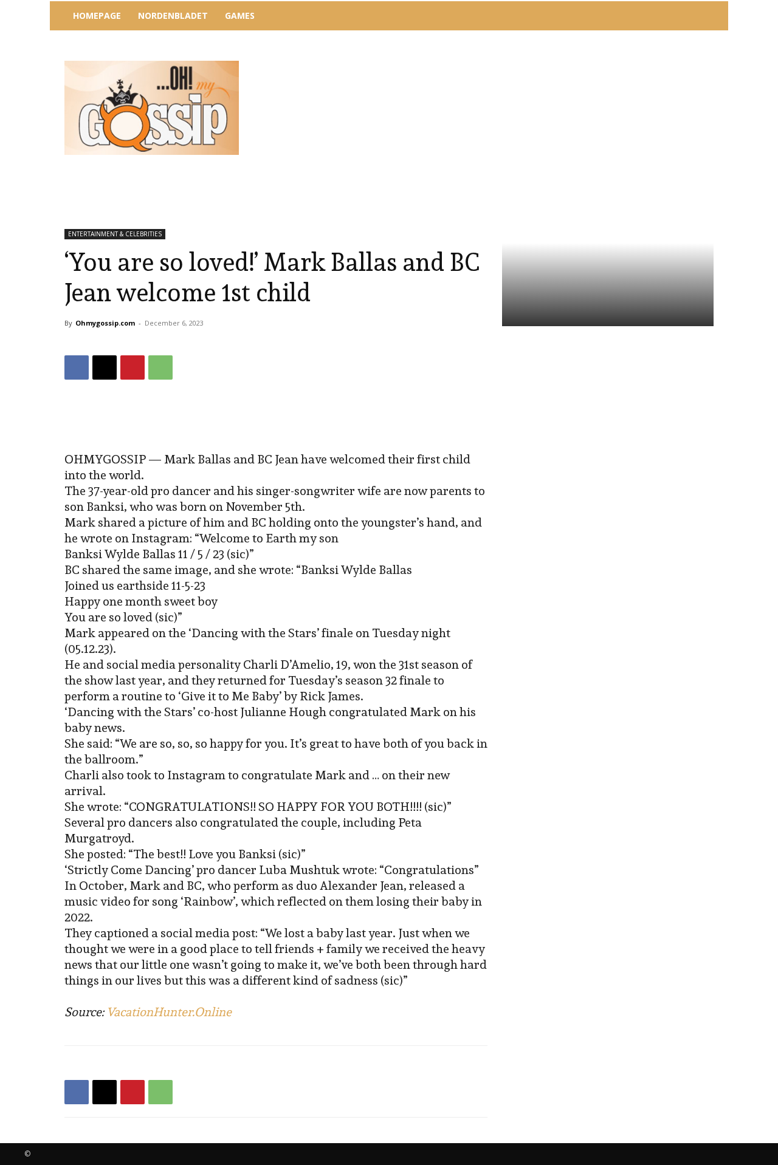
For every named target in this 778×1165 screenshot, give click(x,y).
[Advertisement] (489, 63)
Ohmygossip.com (105, 322)
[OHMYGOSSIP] (151, 108)
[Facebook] (76, 367)
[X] (104, 367)
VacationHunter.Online (169, 1012)
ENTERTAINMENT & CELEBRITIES (115, 234)
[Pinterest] (132, 367)
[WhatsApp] (160, 367)
